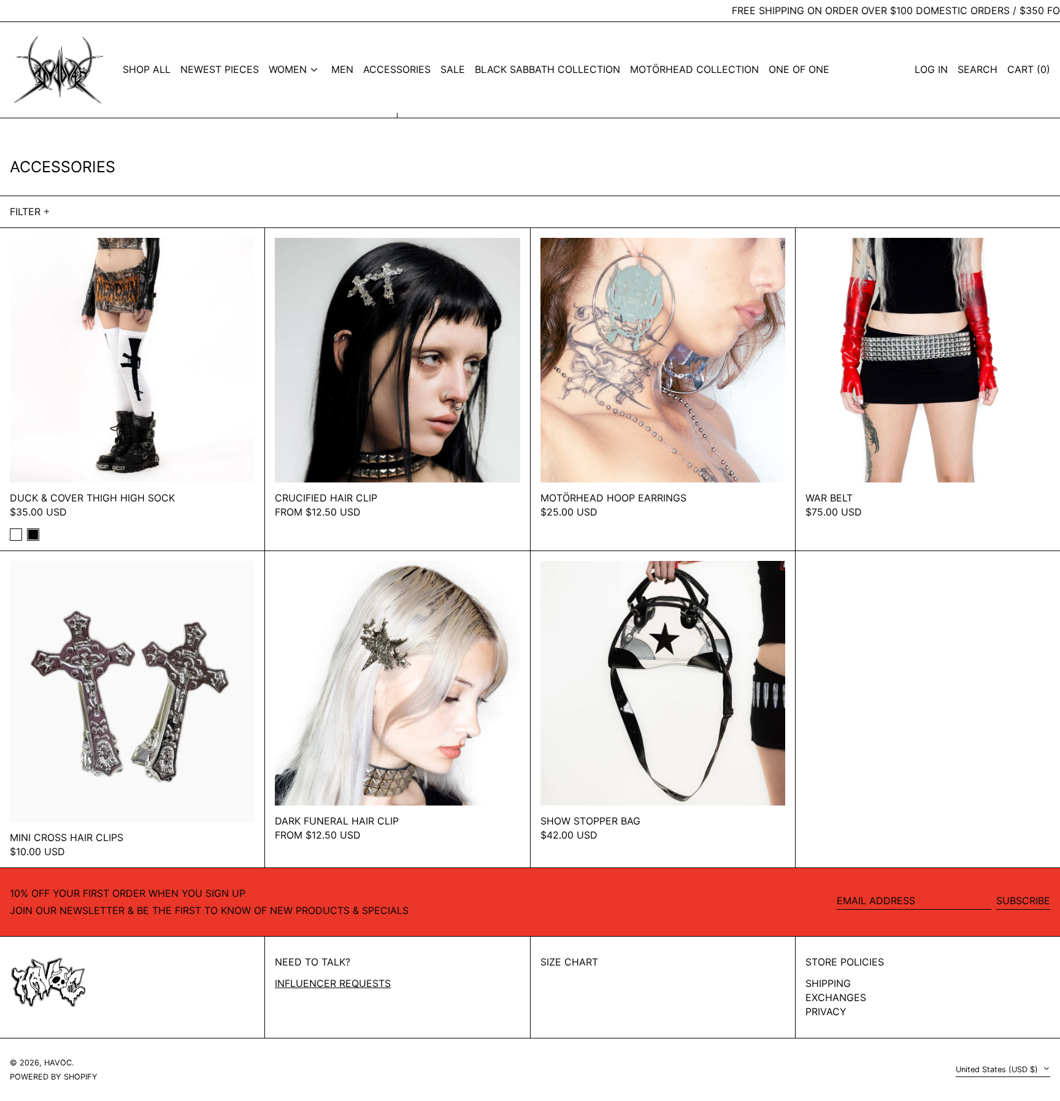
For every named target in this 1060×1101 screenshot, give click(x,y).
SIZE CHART (569, 962)
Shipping (828, 983)
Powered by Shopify (54, 1076)
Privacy (826, 1011)
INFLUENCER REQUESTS (333, 983)
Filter (25, 211)
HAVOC (58, 1062)
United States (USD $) (998, 1069)
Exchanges (835, 997)
